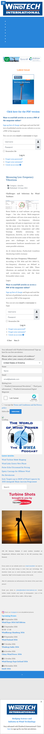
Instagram (14, 612)
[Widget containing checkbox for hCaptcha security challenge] (20, 398)
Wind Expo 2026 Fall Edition (13, 622)
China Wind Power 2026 (12, 654)
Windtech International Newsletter (17, 386)
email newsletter (30, 566)
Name (4, 366)
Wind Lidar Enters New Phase (14, 463)
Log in (22, 155)
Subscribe (5, 411)
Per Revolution (8, 475)
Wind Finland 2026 (9, 640)
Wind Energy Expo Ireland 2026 (15, 661)
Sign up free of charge (11, 125)
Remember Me (11, 151)
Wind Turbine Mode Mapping (14, 460)
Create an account (12, 165)
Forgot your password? (14, 159)
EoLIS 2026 (6, 669)
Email (4, 375)
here (9, 729)
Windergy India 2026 (10, 647)
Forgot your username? (14, 162)
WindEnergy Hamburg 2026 (13, 632)
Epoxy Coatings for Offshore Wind (16, 471)
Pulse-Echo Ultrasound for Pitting (16, 467)
